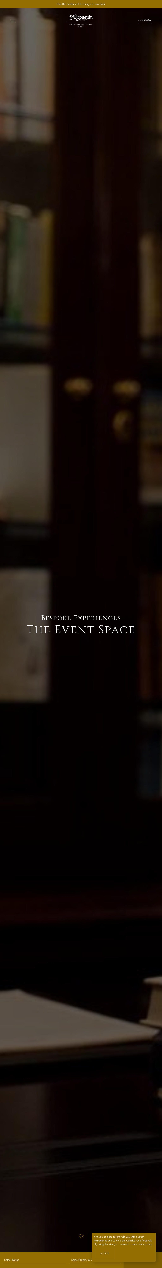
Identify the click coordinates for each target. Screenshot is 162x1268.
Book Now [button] (144, 20)
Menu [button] (13, 21)
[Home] (81, 20)
